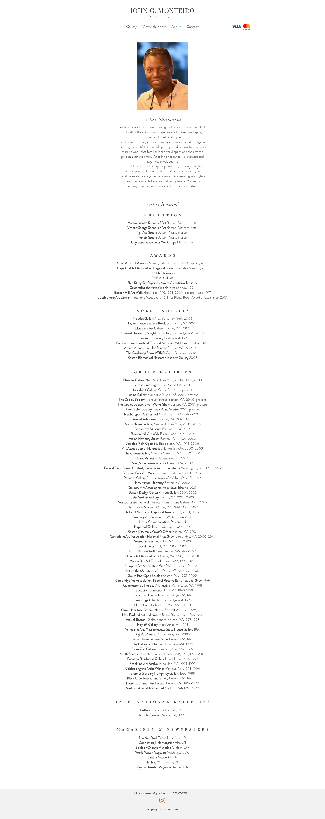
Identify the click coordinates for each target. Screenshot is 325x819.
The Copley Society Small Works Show (144, 404)
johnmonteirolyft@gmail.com (153, 793)
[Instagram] (162, 800)
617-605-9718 (180, 793)
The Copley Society (132, 399)
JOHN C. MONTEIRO (162, 10)
